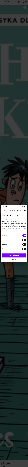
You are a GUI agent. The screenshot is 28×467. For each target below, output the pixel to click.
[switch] (24, 240)
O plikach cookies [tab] (21, 210)
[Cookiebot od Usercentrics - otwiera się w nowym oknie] (20, 207)
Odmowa (14, 259)
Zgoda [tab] (4, 210)
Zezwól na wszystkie (14, 255)
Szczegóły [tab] (12, 210)
